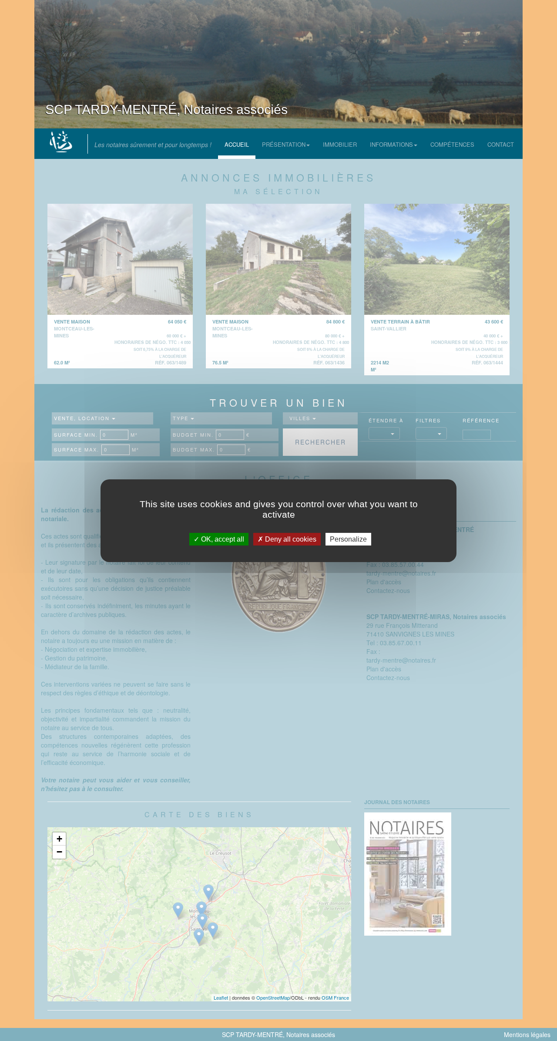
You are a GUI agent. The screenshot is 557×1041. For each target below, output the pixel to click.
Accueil (237, 144)
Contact (500, 144)
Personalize (348, 538)
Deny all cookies (289, 538)
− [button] (59, 851)
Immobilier (340, 144)
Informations (391, 144)
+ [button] (59, 838)
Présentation (283, 144)
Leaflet (221, 997)
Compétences (452, 144)
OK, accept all (221, 538)
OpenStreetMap (273, 997)
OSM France (335, 997)
